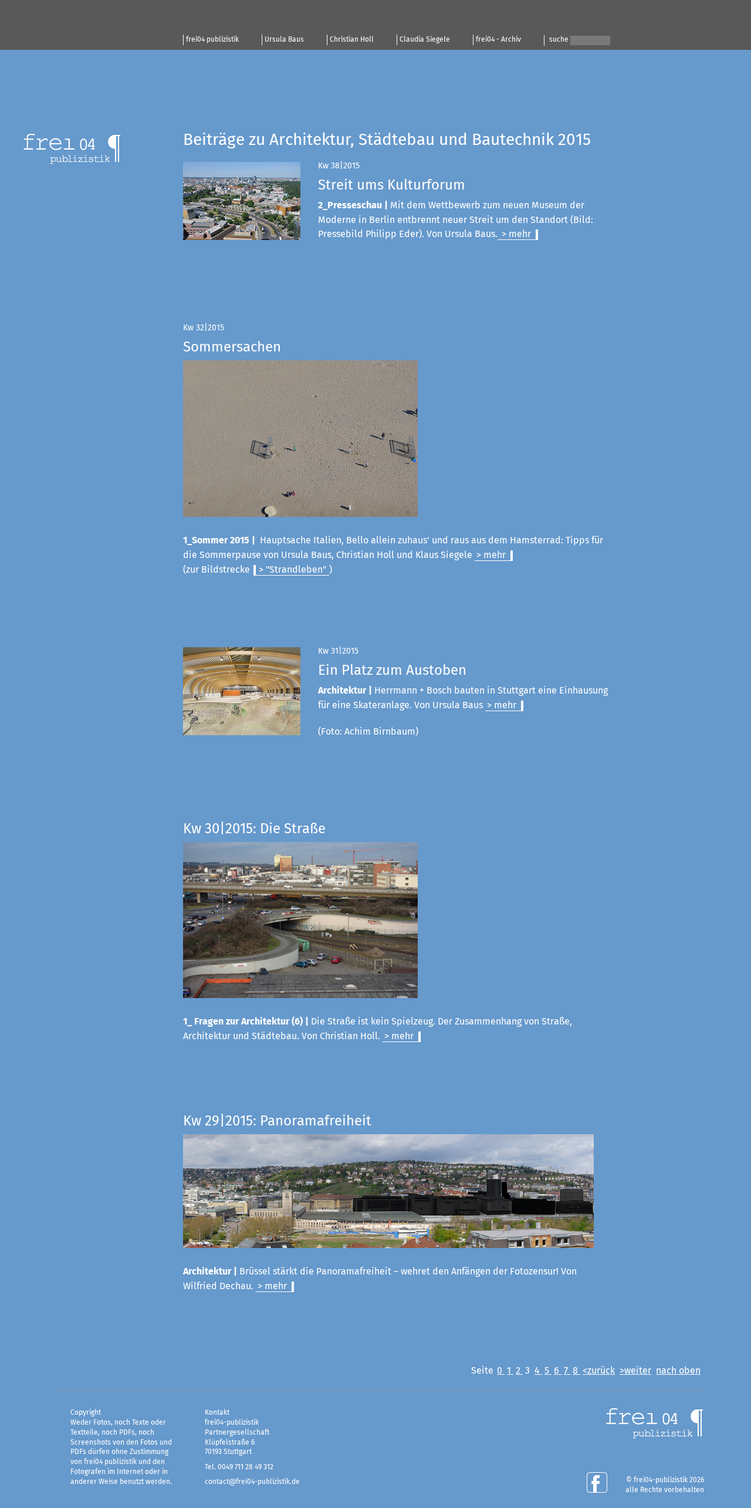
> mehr (515, 234)
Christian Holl (352, 39)
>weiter (635, 1370)
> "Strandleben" (292, 569)
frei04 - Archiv (498, 39)
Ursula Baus (284, 39)
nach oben (678, 1370)
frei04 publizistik (212, 39)
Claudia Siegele (425, 39)
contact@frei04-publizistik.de (252, 1482)
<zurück (599, 1370)
